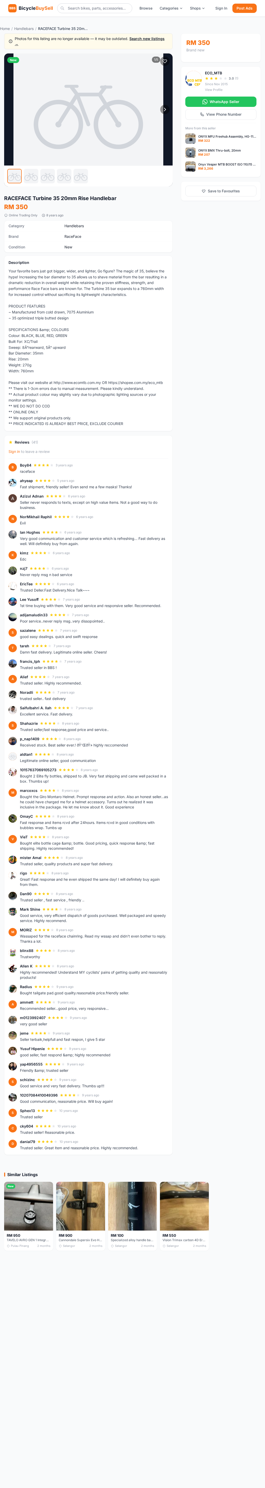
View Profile (214, 90)
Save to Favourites (224, 191)
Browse (145, 8)
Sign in (14, 451)
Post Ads (245, 8)
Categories (169, 8)
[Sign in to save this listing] (165, 61)
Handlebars (24, 28)
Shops (195, 8)
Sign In (221, 8)
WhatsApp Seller (224, 101)
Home (5, 28)
